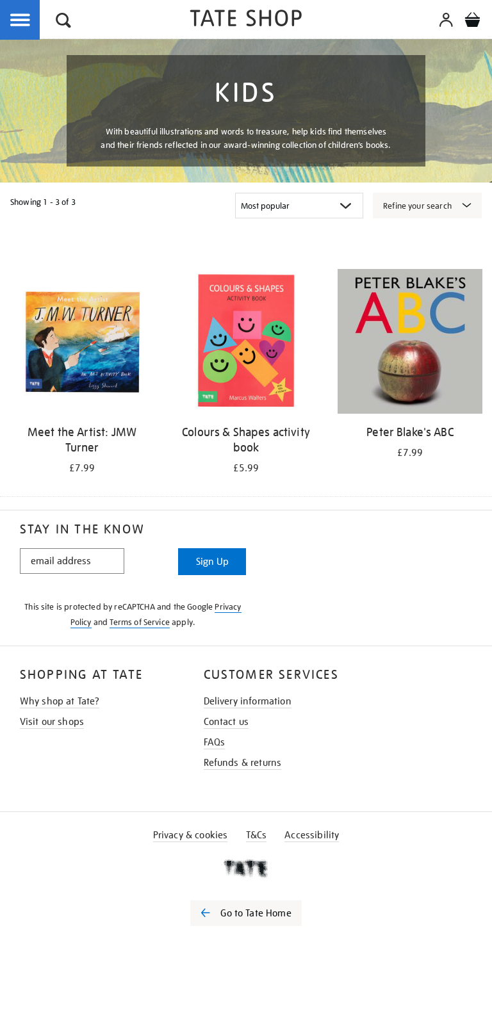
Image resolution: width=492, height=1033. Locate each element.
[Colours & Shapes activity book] (246, 343)
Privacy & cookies (190, 835)
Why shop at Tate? (60, 701)
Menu (20, 20)
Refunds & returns (243, 762)
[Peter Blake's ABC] (410, 343)
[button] (63, 22)
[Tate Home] (246, 868)
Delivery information (247, 701)
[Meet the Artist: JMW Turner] (82, 343)
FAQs (215, 742)
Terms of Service (140, 622)
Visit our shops (52, 721)
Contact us (226, 721)
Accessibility (311, 835)
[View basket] (472, 21)
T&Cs (256, 835)
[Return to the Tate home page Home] (246, 20)
